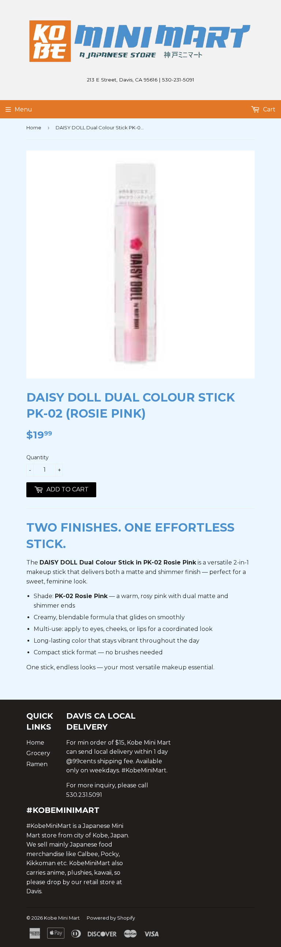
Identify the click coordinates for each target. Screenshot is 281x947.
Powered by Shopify (111, 918)
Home (33, 127)
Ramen (37, 764)
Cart (269, 109)
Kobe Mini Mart (62, 918)
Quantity (37, 457)
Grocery (38, 753)
